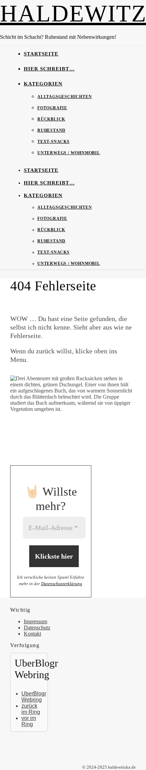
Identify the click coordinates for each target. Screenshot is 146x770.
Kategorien (43, 83)
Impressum (35, 621)
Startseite (41, 54)
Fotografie (52, 108)
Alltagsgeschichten (64, 96)
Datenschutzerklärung (61, 583)
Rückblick (51, 119)
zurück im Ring (30, 709)
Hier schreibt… (49, 68)
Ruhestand (51, 130)
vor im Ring (28, 721)
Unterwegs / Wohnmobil (68, 152)
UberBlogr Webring (33, 697)
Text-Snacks (53, 141)
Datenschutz (37, 627)
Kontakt (32, 634)
